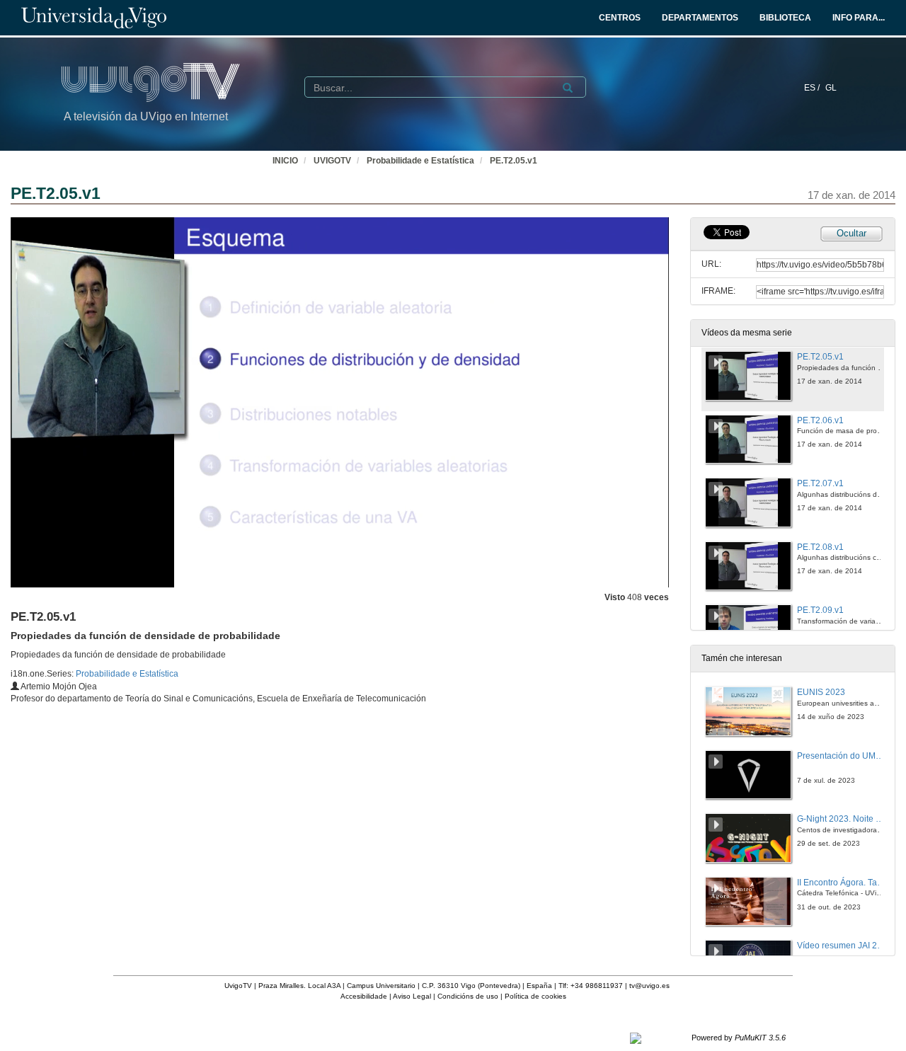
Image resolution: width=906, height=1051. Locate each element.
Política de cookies (535, 996)
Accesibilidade (363, 996)
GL (831, 88)
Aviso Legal (412, 996)
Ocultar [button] (851, 233)
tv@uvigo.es (649, 985)
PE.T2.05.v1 (513, 161)
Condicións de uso (467, 996)
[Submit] (567, 87)
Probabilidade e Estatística (420, 161)
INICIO (285, 161)
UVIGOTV (332, 161)
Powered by (739, 1037)
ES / (813, 88)
